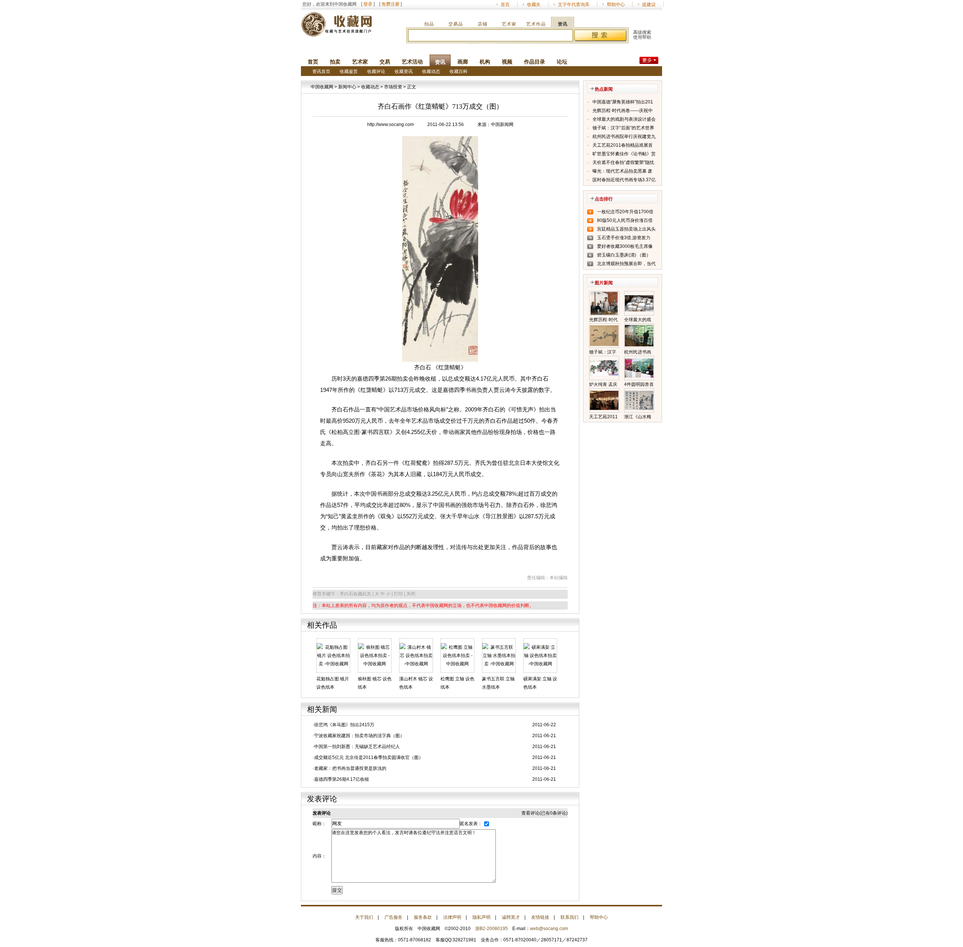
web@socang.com (549, 928)
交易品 (455, 24)
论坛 (562, 62)
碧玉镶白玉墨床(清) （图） (624, 255)
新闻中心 (347, 87)
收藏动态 (431, 71)
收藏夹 (534, 4)
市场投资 (393, 87)
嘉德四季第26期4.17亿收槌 (341, 779)
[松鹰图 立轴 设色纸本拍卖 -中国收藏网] (457, 655)
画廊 (462, 62)
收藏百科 (459, 71)
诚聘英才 (511, 917)
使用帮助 (642, 37)
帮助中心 (616, 4)
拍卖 (335, 62)
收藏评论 (376, 71)
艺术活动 (412, 62)
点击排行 (604, 199)
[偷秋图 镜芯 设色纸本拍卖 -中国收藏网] (374, 655)
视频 (507, 62)
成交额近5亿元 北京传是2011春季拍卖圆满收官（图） (368, 757)
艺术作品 (536, 24)
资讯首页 (321, 71)
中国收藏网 (322, 87)
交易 (385, 62)
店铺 (483, 24)
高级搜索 (642, 32)
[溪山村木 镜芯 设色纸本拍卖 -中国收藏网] (416, 655)
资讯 (563, 24)
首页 (505, 4)
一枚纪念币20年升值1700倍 (625, 211)
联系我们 (569, 917)
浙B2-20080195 (491, 928)
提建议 (649, 4)
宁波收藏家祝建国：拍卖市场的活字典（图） (359, 735)
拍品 (429, 24)
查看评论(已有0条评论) (544, 813)
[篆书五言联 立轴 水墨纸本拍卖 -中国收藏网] (498, 655)
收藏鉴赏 (349, 71)
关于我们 (364, 917)
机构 (485, 62)
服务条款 (423, 917)
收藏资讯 (404, 71)
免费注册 (390, 4)
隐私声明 (481, 917)
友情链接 (540, 917)
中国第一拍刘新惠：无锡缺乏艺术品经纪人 (357, 746)
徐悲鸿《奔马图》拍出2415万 (344, 724)
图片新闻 (604, 282)
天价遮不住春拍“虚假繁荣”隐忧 (623, 162)
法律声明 (452, 917)
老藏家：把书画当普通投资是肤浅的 (350, 768)
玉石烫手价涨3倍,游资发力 (623, 237)
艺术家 (509, 24)
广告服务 (393, 917)
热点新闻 (604, 89)
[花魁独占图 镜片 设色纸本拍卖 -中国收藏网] (333, 655)
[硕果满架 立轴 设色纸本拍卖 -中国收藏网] (540, 655)
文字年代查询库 (573, 4)
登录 (367, 4)
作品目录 (534, 62)
